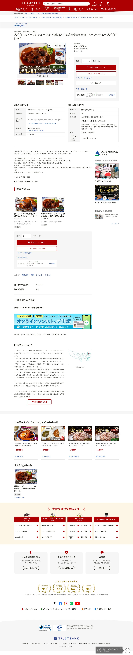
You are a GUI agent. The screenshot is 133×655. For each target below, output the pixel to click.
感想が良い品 (19, 537)
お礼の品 (21, 9)
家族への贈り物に (100, 537)
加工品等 (25, 275)
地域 (36, 9)
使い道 (78, 9)
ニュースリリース (36, 643)
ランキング (46, 9)
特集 (69, 9)
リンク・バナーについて (52, 643)
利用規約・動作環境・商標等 (101, 643)
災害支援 (87, 609)
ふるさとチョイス (30, 609)
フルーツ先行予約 (47, 537)
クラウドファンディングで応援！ (104, 525)
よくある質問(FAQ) (66, 568)
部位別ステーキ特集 (72, 537)
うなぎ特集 (71, 525)
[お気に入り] (127, 650)
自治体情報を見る (40, 402)
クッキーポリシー (84, 643)
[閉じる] (120, 649)
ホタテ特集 (84, 531)
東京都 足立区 (19, 497)
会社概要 (25, 643)
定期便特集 (84, 537)
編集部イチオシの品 (47, 525)
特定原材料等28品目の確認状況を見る (42, 123)
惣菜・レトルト (37, 275)
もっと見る (114, 223)
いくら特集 (84, 525)
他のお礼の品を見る (36, 130)
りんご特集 (71, 531)
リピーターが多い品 (21, 531)
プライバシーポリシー (69, 643)
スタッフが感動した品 (48, 531)
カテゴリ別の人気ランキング (23, 525)
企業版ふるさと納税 (104, 609)
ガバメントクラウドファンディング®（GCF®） (60, 609)
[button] (36, 199)
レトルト (48, 275)
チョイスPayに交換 (100, 531)
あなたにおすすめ (59, 9)
